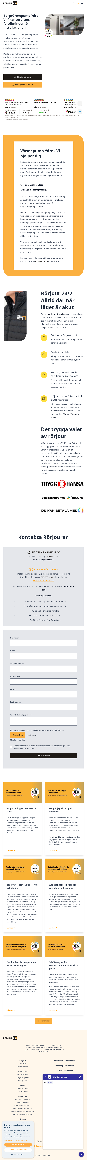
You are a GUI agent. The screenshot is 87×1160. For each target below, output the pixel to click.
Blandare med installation (22, 1108)
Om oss (23, 1119)
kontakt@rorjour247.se (43, 580)
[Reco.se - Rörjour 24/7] (48, 34)
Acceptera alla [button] (18, 1144)
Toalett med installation (22, 1105)
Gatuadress (15, 676)
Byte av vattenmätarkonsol (22, 1114)
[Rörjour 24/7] (10, 3)
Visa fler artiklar (43, 1021)
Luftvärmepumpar (22, 1102)
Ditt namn (14, 638)
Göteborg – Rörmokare (64, 1065)
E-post (12, 651)
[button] (81, 1154)
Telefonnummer (17, 663)
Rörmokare (22, 1071)
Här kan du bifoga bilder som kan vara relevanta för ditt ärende (37, 730)
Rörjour (22, 1060)
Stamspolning (23, 1091)
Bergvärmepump (23, 1078)
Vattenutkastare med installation (22, 1111)
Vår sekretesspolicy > (16, 1137)
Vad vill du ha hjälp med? (20, 715)
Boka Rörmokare (22, 1075)
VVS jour (23, 1064)
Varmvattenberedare (22, 1099)
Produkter (22, 1096)
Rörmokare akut (22, 1067)
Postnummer (15, 702)
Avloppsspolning (23, 1089)
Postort (13, 689)
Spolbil (22, 1085)
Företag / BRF (22, 1081)
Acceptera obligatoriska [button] (18, 1150)
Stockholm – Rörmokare (64, 1060)
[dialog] (18, 1139)
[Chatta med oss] (63, 1111)
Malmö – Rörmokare (64, 1071)
